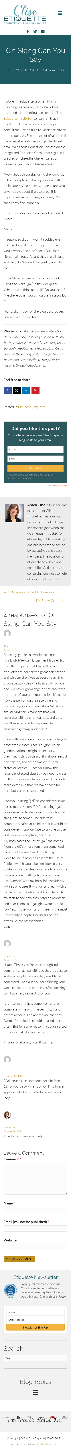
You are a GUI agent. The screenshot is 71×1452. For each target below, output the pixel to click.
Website (10, 1240)
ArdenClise (9, 955)
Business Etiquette (32, 407)
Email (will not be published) (26, 1222)
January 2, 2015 (12, 649)
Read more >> (48, 579)
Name (9, 1203)
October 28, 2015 (13, 1075)
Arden (36, 70)
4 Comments (54, 70)
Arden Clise (9, 1127)
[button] (35, 1327)
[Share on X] (17, 390)
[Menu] (60, 13)
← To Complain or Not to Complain (29, 592)
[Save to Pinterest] (35, 390)
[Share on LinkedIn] (26, 390)
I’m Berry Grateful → (51, 600)
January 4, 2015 (12, 959)
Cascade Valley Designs (47, 1443)
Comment (12, 1159)
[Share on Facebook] (8, 390)
